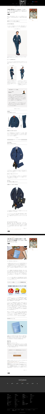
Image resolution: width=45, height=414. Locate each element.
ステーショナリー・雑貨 (17, 401)
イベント (8, 400)
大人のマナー (16, 403)
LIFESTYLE (10, 235)
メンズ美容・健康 (13, 235)
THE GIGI (20, 229)
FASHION (8, 394)
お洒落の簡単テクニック (9, 397)
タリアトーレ (8, 229)
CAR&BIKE (23, 394)
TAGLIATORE (16, 229)
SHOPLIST (31, 401)
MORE (33, 20)
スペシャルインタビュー (32, 395)
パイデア (12, 229)
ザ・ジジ (10, 229)
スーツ (13, 229)
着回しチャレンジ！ (9, 398)
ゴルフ (15, 398)
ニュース (23, 398)
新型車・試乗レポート (24, 395)
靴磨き (7, 403)
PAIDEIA (18, 229)
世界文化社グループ (14, 410)
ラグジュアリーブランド (9, 401)
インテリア (16, 400)
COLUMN (31, 394)
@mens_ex (22, 381)
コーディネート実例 (9, 395)
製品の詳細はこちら (17, 355)
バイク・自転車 (23, 397)
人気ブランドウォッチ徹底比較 (25, 403)
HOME (7, 235)
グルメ (15, 397)
